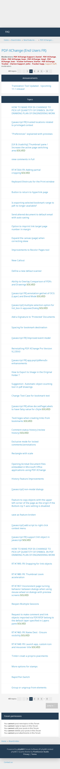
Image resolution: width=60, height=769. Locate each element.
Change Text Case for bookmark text (31, 395)
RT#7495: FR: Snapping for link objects (32, 563)
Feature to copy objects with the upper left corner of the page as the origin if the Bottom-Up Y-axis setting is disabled (33, 502)
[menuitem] (6, 32)
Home (3, 741)
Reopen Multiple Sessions (25, 603)
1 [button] (27, 71)
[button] (19, 71)
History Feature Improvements (28, 478)
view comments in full (23, 159)
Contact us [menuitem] (8, 762)
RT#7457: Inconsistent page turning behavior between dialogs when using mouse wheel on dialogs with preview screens (32, 590)
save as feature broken (24, 514)
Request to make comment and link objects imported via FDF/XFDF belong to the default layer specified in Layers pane (33, 619)
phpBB (20, 749)
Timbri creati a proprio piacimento (30, 655)
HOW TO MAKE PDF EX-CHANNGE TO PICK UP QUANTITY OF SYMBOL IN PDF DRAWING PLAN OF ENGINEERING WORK (33, 110)
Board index (14, 741)
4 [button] (38, 71)
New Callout (18, 260)
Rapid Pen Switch (21, 677)
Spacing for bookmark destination (29, 327)
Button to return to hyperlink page (30, 192)
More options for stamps (25, 666)
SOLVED (21, 150)
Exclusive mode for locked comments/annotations (25, 443)
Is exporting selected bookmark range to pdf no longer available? (33, 204)
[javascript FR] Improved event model (31, 337)
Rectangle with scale (22, 453)
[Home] (30, 14)
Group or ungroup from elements (29, 687)
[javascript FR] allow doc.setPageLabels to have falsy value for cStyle (32, 408)
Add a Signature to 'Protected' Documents (33, 316)
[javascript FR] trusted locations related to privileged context (32, 124)
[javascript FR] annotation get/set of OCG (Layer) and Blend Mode (33, 295)
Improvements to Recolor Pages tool (30, 249)
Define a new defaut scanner (27, 270)
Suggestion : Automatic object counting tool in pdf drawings (32, 385)
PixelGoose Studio (41, 751)
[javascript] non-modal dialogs (28, 489)
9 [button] (46, 71)
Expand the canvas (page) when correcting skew (28, 240)
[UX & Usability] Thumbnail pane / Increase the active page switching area (30, 147)
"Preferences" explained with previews (32, 133)
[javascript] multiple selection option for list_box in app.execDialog (33, 307)
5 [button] (41, 71)
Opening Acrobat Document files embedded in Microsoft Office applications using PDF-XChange (29, 467)
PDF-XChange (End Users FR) (23, 50)
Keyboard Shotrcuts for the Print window (33, 181)
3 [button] (34, 71)
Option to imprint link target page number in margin (29, 228)
